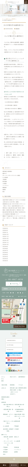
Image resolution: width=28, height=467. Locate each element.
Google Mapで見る (20, 326)
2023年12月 (5, 240)
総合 (4, 191)
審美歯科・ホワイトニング (8, 415)
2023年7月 (5, 250)
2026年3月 (5, 230)
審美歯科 (18, 28)
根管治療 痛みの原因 (19, 405)
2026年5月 (5, 228)
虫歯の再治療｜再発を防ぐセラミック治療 (19, 416)
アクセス (24, 465)
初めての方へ (13, 376)
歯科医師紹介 (22, 376)
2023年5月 (5, 254)
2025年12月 (5, 234)
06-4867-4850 (14, 279)
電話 (5, 465)
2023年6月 (5, 252)
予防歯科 (5, 179)
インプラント (6, 185)
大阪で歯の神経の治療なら (8, 405)
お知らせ (3, 388)
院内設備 (5, 181)
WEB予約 (14, 465)
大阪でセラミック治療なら (8, 422)
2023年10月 (5, 244)
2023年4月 (5, 256)
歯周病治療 (17, 421)
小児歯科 (5, 183)
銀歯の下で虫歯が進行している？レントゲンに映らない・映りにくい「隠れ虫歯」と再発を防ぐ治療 (14, 218)
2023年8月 (5, 248)
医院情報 (12, 385)
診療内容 (3, 402)
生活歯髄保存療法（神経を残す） (19, 410)
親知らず (5, 173)
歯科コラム (4, 434)
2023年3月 (5, 258)
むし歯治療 (5, 177)
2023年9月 (5, 246)
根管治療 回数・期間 (8, 410)
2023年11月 (5, 242)
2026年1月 (5, 232)
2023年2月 (5, 260)
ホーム (3, 376)
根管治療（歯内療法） (8, 171)
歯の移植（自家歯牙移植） (8, 430)
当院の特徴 (4, 385)
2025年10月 (5, 238)
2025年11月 (5, 236)
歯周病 (4, 189)
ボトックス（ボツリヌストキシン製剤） (12, 175)
